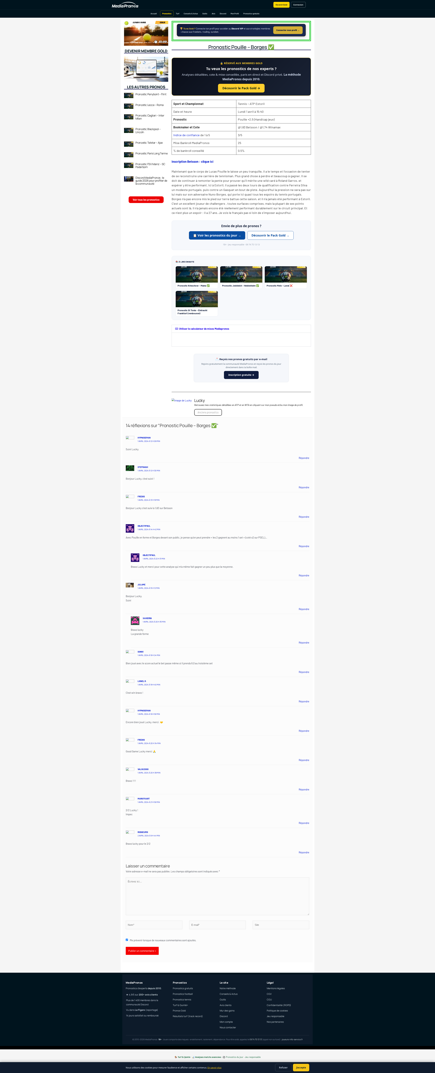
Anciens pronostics (208, 412)
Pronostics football (183, 993)
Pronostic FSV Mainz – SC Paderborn (150, 165)
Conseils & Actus (191, 13)
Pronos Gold (179, 1010)
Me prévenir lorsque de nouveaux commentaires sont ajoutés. (163, 940)
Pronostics (166, 13)
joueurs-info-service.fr (292, 1039)
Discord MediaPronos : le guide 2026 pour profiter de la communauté (151, 180)
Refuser (283, 1067)
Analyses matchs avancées (208, 1057)
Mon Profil (235, 13)
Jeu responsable (275, 1016)
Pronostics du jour (234, 1057)
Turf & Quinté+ (180, 1005)
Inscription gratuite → (241, 374)
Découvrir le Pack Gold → (241, 88)
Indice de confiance (186, 135)
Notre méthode (228, 988)
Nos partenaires (275, 1021)
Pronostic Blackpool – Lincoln (148, 130)
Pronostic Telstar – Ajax (149, 143)
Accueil (154, 13)
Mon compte (226, 1021)
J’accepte (301, 1067)
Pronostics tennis (182, 999)
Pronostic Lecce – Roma (149, 105)
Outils (204, 13)
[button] (241, 329)
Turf (177, 13)
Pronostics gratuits (251, 13)
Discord (223, 13)
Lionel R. (142, 681)
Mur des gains (227, 1010)
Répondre (304, 457)
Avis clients (225, 1005)
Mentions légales (276, 988)
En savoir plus (214, 1067)
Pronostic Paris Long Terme (151, 153)
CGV (269, 993)
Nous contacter (228, 1027)
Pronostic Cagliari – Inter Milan (149, 117)
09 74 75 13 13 (256, 1039)
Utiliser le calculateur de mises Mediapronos (204, 328)
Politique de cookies (277, 1010)
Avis (213, 13)
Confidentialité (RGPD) (279, 1005)
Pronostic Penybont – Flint (150, 94)
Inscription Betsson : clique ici (192, 161)
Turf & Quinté (184, 1057)
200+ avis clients (148, 994)
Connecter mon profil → (288, 30)
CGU (269, 999)
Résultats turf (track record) (188, 1016)
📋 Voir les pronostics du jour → (217, 235)
